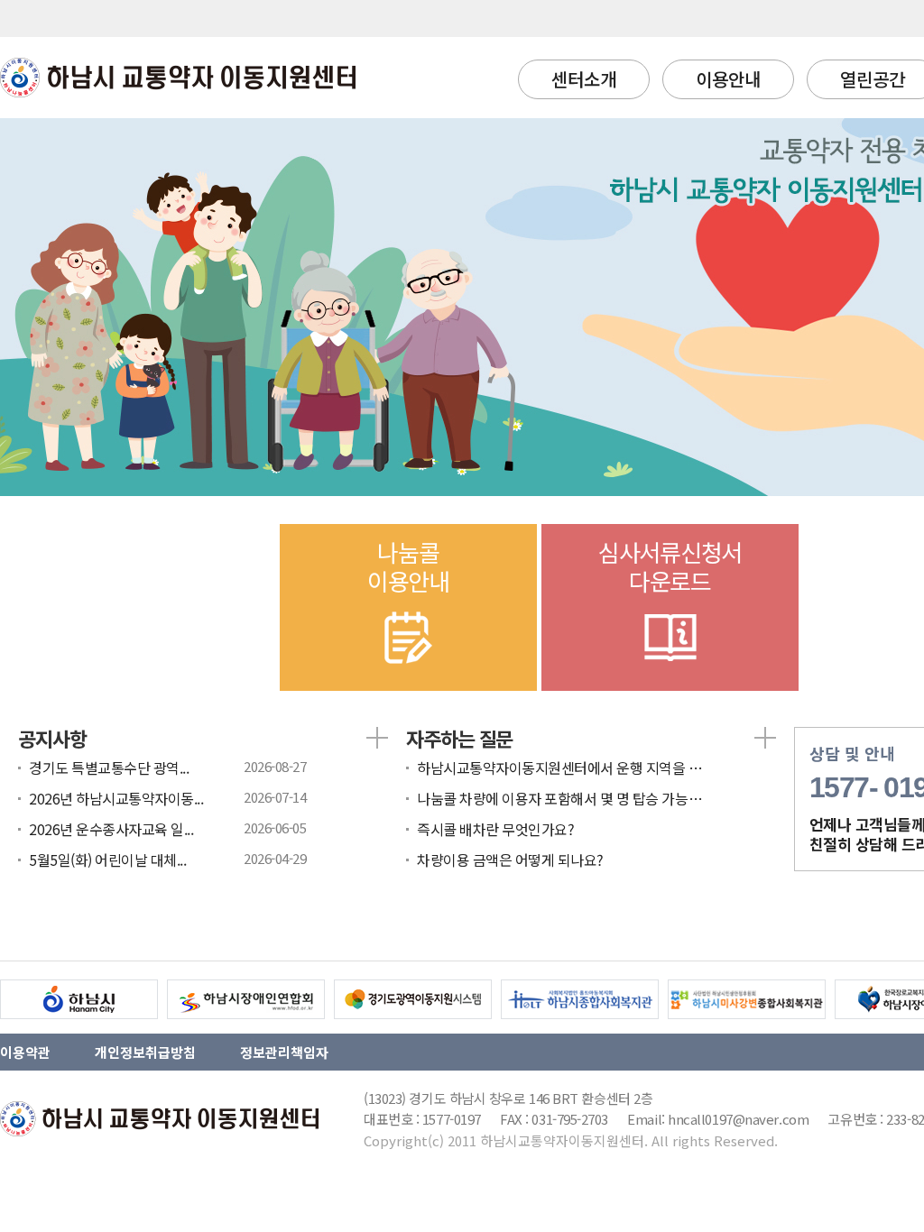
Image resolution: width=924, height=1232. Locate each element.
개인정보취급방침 (145, 1052)
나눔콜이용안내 (408, 566)
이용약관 (25, 1052)
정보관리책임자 (284, 1052)
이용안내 (728, 79)
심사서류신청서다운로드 (670, 566)
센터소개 (583, 79)
